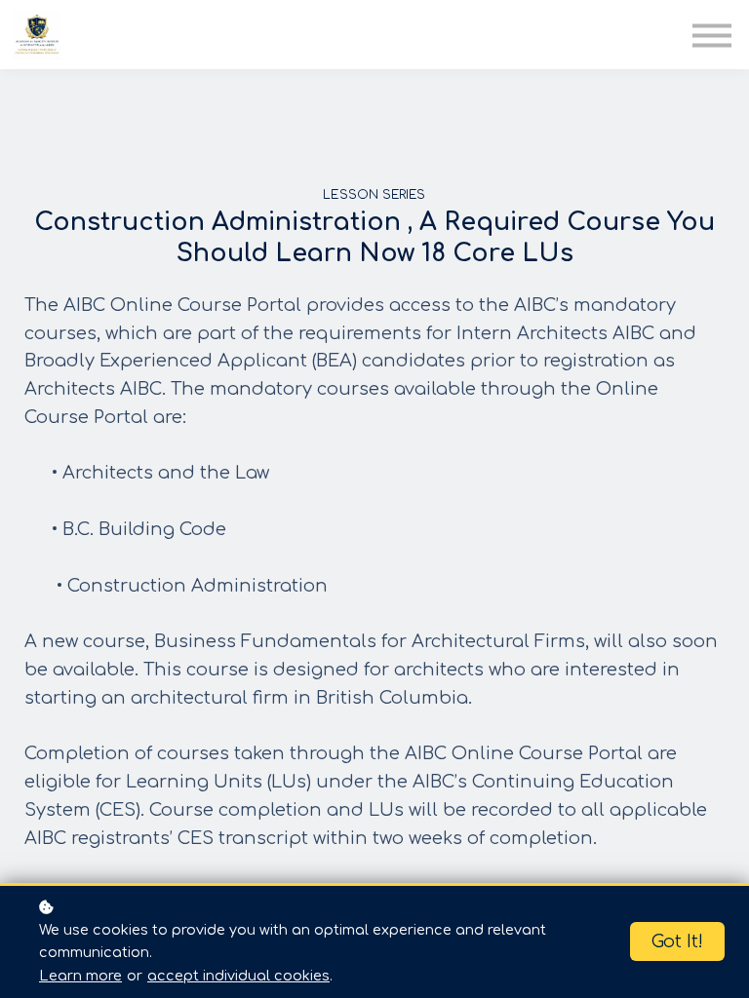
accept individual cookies (238, 975)
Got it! (677, 941)
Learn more (80, 975)
